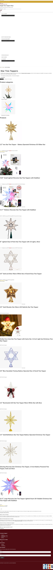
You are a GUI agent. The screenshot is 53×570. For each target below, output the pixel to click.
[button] (6, 14)
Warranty (2, 537)
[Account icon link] (0, 11)
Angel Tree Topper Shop (6, 5)
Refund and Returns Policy (4, 536)
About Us (2, 544)
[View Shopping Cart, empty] (0, 10)
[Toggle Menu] (8, 15)
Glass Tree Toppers (4, 99)
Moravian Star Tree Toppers (5, 115)
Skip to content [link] (2, 0)
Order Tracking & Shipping (4, 535)
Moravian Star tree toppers (26, 73)
